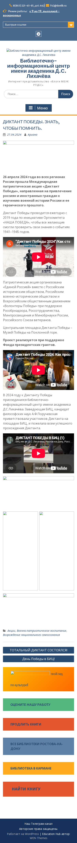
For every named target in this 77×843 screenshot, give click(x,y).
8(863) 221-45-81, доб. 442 (28, 5)
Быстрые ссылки (15, 24)
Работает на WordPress (23, 834)
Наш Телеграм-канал (38, 824)
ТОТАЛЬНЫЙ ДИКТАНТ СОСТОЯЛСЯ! (38, 650)
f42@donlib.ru (58, 5)
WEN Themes (38, 838)
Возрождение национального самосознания (31, 635)
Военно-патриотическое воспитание (41, 630)
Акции (11, 630)
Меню (42, 108)
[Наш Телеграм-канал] (38, 34)
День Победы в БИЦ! (38, 659)
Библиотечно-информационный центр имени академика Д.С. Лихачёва (38, 68)
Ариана (32, 134)
